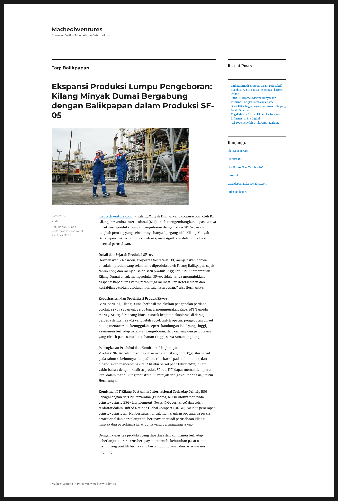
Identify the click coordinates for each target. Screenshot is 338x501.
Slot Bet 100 (235, 159)
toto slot (233, 175)
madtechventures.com (116, 216)
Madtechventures (77, 29)
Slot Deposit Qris (238, 151)
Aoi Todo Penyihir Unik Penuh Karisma (255, 122)
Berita (55, 221)
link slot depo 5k (238, 192)
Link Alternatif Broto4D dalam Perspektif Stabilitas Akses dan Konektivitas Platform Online (257, 90)
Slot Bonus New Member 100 (245, 167)
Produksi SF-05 (61, 235)
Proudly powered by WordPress (96, 484)
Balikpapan (59, 226)
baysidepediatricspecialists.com (247, 183)
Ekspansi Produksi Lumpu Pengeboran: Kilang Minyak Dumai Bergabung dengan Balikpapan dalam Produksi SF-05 (133, 101)
